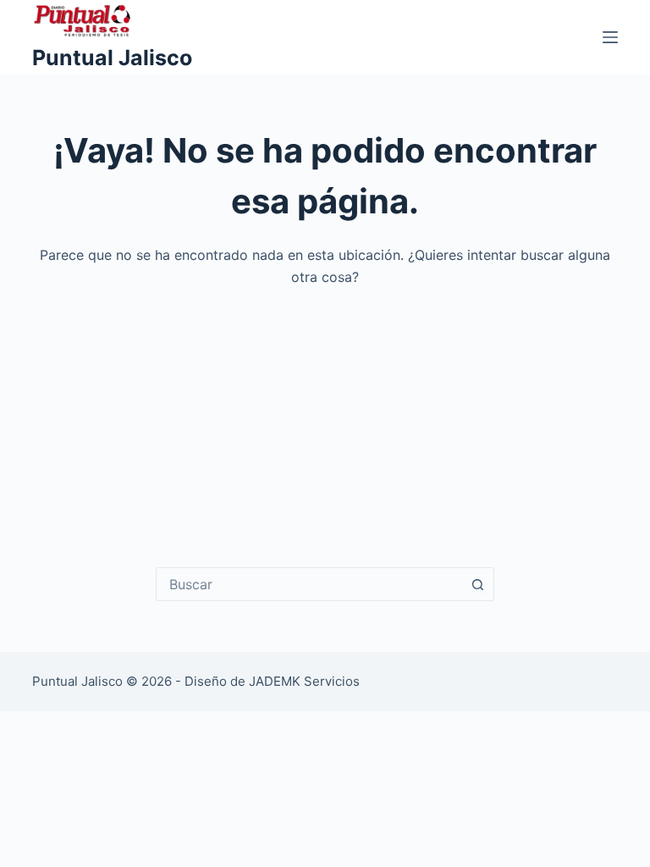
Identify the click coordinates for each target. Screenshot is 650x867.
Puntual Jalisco (112, 57)
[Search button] (477, 584)
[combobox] (309, 584)
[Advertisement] (325, 414)
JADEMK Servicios (304, 681)
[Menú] (610, 37)
